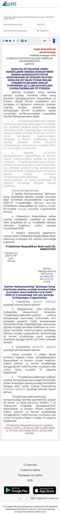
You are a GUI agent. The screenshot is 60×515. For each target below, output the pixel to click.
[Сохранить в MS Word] (22, 41)
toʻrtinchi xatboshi (44, 347)
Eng (50, 40)
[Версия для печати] (25, 41)
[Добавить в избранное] (3, 41)
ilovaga (22, 209)
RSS (30, 480)
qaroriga (51, 202)
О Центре (30, 464)
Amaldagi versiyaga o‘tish (43, 55)
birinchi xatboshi (44, 301)
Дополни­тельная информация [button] (15, 31)
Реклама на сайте (30, 475)
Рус (48, 40)
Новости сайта (30, 470)
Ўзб (52, 40)
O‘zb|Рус (56, 41)
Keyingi (16, 190)
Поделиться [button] (44, 31)
